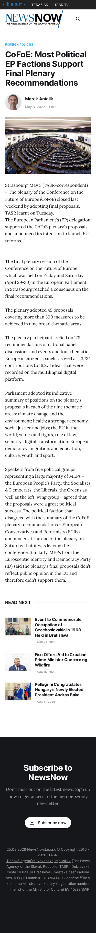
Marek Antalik (39, 98)
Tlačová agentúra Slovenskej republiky (38, 861)
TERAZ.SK (39, 5)
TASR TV (62, 5)
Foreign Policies (19, 44)
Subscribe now (52, 822)
